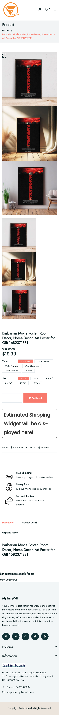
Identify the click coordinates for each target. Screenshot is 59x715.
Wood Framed (32, 366)
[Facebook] (6, 636)
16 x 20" (49, 378)
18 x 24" (8, 383)
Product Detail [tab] (29, 522)
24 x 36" (22, 383)
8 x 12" (23, 378)
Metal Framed (11, 370)
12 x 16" (36, 378)
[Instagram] (25, 636)
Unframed (26, 361)
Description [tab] (8, 522)
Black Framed (43, 361)
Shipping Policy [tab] (10, 532)
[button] (9, 348)
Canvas (28, 370)
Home (5, 30)
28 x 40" (36, 383)
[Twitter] (16, 636)
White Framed (11, 366)
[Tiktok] (35, 636)
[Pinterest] (45, 636)
